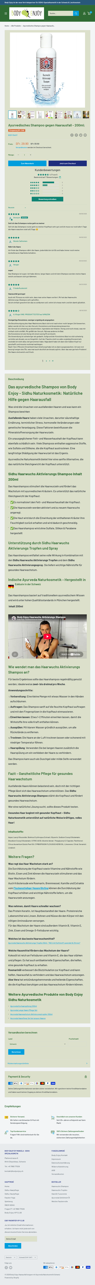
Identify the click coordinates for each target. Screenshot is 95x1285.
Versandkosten (21, 147)
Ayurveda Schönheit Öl (61, 1198)
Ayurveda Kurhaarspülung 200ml (23, 1006)
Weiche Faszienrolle (60, 1201)
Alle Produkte (16, 26)
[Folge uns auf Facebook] (6, 1267)
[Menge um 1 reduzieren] (18, 154)
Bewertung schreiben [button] (47, 199)
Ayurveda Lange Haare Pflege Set (23, 1010)
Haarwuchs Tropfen (59, 1190)
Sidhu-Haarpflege (12, 1190)
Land (10, 1039)
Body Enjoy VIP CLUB (13, 1212)
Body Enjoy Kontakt (60, 1155)
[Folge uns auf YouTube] (10, 1267)
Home (7, 26)
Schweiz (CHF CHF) (25, 1257)
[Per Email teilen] (85, 135)
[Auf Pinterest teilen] (76, 135)
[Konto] (84, 13)
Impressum (56, 1159)
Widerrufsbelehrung (60, 1166)
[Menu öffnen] (6, 13)
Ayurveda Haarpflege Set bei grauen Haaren (28, 1018)
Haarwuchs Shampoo (60, 1186)
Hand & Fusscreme (59, 1194)
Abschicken (13, 1246)
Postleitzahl (74, 1039)
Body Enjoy (12, 135)
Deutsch (8, 1257)
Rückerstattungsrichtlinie (18, 1063)
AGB (53, 1170)
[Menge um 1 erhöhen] (30, 154)
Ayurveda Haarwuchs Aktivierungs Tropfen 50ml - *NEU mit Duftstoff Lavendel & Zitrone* (44, 943)
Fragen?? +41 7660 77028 (14, 1209)
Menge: (11, 155)
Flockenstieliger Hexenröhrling (31, 888)
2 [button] (46, 361)
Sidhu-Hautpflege (12, 1194)
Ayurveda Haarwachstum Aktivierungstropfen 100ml (31, 1014)
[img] (13, 214)
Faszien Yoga (10, 1198)
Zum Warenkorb (27, 163)
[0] (89, 13)
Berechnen (16, 1052)
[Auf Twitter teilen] (80, 135)
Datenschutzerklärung (61, 1163)
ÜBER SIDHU (10, 1205)
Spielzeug (9, 1201)
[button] (35, 182)
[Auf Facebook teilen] (72, 135)
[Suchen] (76, 13)
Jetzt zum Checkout (68, 163)
